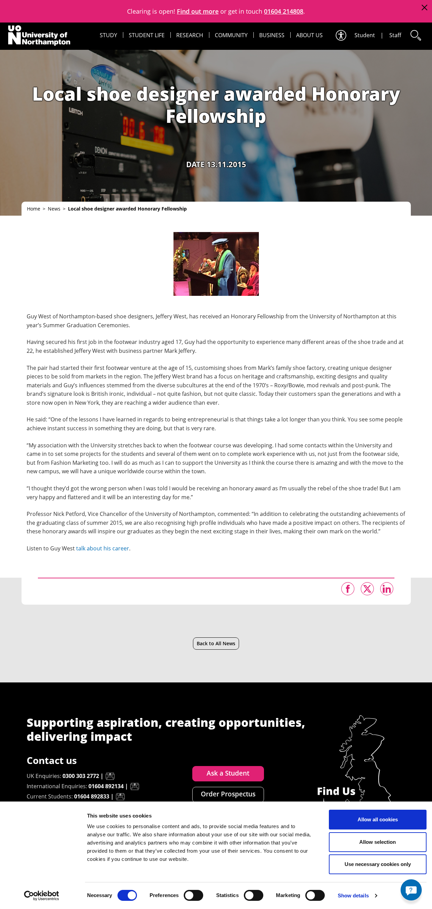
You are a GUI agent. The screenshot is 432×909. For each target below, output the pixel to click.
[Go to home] (39, 35)
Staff (395, 35)
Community (231, 35)
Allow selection (377, 842)
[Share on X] (367, 588)
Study (108, 35)
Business (271, 35)
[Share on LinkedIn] (386, 588)
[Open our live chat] (411, 889)
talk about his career (102, 548)
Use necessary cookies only (378, 864)
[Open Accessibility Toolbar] (340, 35)
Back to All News (216, 643)
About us (309, 35)
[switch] (193, 895)
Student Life (147, 35)
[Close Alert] (424, 7)
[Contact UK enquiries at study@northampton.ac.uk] (110, 776)
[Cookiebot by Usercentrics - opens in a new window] (41, 896)
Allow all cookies (378, 819)
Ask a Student (228, 773)
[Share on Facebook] (348, 588)
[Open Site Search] (415, 35)
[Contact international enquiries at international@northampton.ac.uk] (134, 786)
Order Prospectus (228, 794)
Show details (353, 895)
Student (364, 35)
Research (189, 35)
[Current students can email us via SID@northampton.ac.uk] (120, 797)
